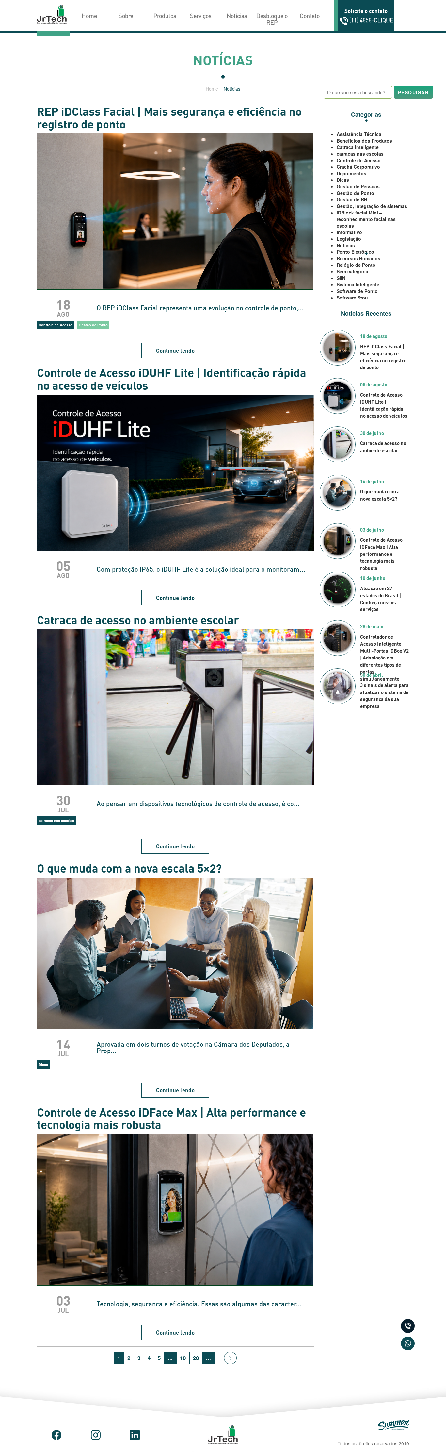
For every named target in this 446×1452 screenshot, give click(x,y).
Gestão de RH (352, 199)
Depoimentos (351, 173)
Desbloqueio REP (272, 19)
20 (196, 1358)
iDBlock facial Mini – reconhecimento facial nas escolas (366, 219)
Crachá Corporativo (358, 166)
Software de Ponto (357, 291)
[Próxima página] (230, 1358)
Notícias (237, 15)
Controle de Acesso (359, 160)
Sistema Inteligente (358, 284)
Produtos (164, 15)
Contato (310, 15)
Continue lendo (175, 350)
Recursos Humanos (358, 258)
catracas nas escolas (360, 153)
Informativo (349, 232)
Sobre (126, 15)
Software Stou (352, 297)
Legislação (349, 238)
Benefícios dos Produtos (364, 140)
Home (89, 15)
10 (183, 1358)
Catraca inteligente (358, 147)
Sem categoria (352, 271)
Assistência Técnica (359, 134)
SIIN (341, 278)
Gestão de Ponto (355, 193)
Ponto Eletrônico (355, 251)
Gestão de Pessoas (358, 186)
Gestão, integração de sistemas (372, 206)
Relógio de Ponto (356, 265)
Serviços (201, 15)
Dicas (343, 180)
